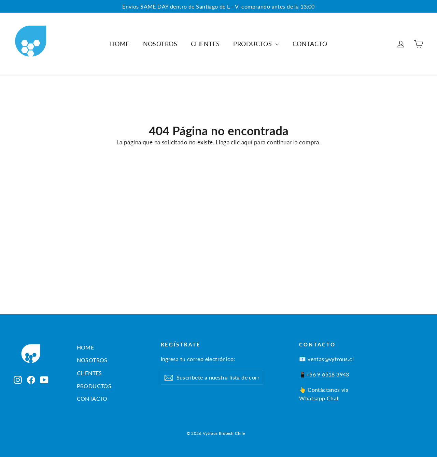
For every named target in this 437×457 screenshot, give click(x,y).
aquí (247, 142)
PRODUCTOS (253, 43)
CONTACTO (310, 43)
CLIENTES (205, 43)
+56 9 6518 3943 (327, 374)
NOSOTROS (160, 43)
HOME (119, 43)
